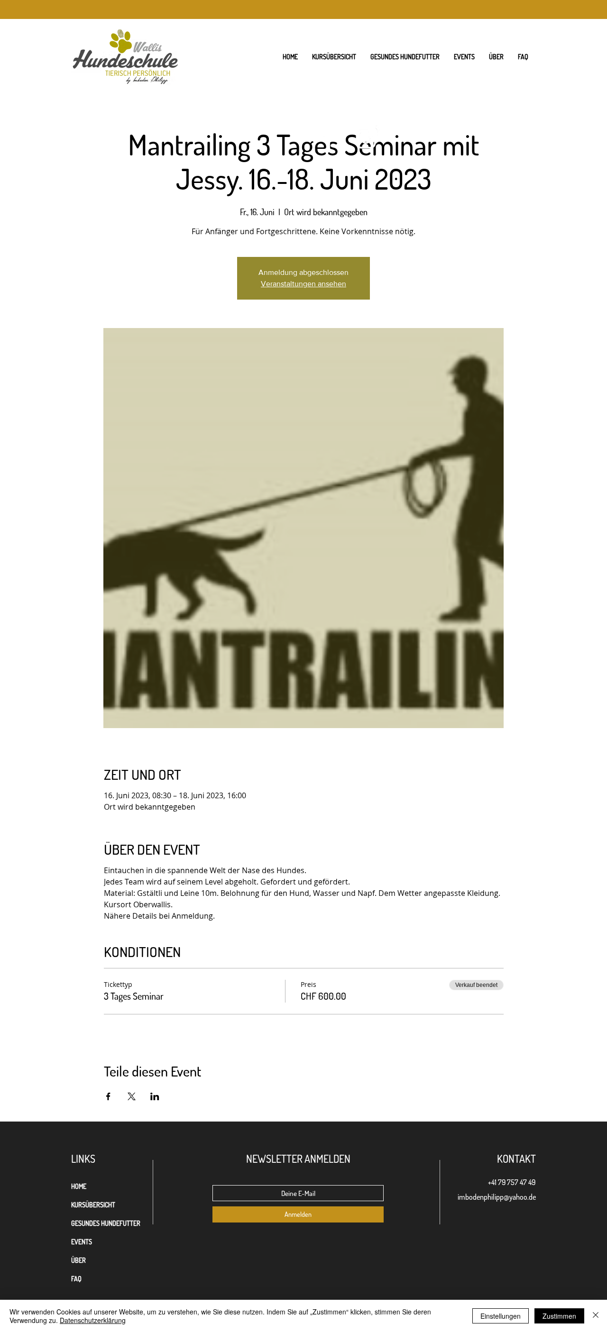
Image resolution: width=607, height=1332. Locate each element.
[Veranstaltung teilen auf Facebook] (108, 1096)
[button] (496, 57)
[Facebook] (328, 138)
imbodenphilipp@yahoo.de (497, 1197)
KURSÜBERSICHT (93, 1205)
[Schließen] (595, 1315)
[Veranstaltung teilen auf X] (131, 1096)
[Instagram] (365, 138)
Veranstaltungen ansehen (303, 284)
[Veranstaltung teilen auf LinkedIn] (154, 1096)
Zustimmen (559, 1316)
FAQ (76, 1279)
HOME (78, 1186)
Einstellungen (500, 1316)
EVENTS (81, 1242)
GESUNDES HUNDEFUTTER (105, 1223)
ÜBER (78, 1260)
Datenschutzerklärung (93, 1320)
